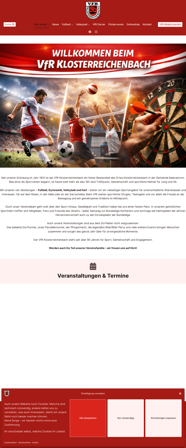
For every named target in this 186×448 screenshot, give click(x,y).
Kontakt (147, 24)
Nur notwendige (125, 418)
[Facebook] (90, 31)
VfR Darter (99, 24)
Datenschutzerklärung (10, 442)
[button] (180, 393)
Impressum (35, 442)
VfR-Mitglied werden (170, 24)
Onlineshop (133, 24)
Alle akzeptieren (87, 418)
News (55, 24)
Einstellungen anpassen (163, 418)
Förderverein (116, 24)
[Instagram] (96, 31)
